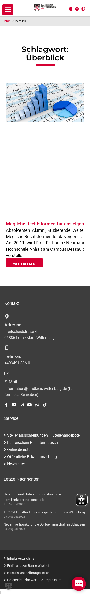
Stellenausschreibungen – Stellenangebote (43, 435)
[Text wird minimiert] (71, 9)
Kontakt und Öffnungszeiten (28, 572)
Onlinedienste (18, 449)
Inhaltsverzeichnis (20, 558)
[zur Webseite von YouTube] (29, 405)
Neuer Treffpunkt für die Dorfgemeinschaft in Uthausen (44, 524)
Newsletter (16, 464)
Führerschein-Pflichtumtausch (32, 442)
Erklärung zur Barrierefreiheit (28, 565)
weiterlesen (24, 263)
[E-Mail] (6, 373)
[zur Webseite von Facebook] (6, 405)
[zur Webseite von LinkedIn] (14, 405)
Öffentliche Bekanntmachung (32, 456)
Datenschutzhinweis (22, 580)
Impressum (53, 580)
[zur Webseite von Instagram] (22, 405)
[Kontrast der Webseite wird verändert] (83, 9)
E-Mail (10, 381)
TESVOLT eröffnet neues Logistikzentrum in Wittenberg (44, 512)
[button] (7, 9)
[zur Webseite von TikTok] (45, 405)
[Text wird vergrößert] (77, 9)
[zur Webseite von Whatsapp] (37, 405)
